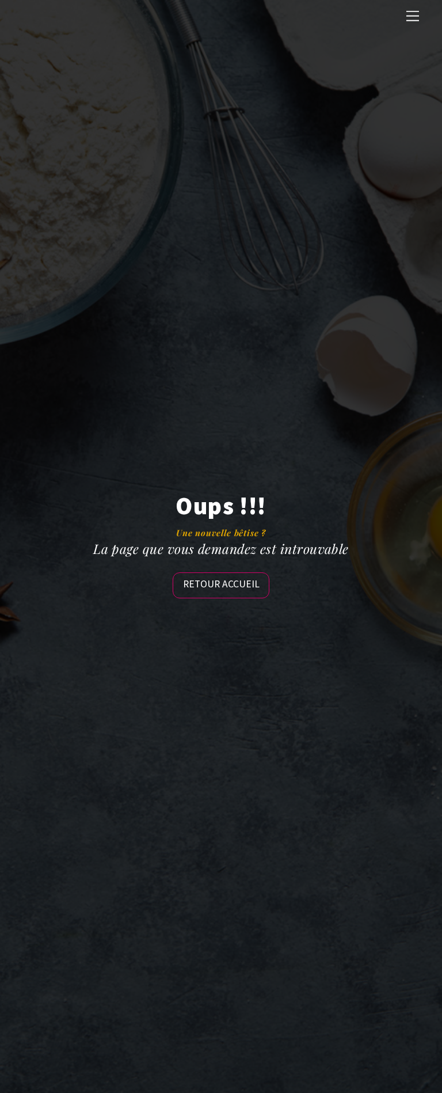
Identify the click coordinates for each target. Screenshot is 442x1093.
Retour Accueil (221, 584)
